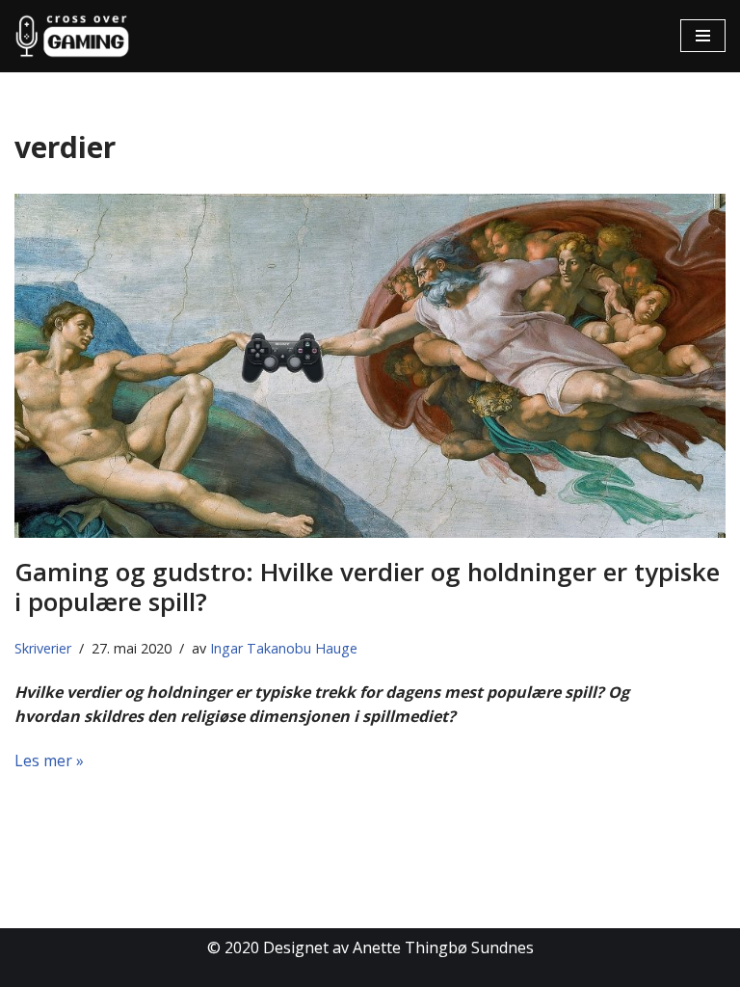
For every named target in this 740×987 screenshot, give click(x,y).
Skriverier (42, 648)
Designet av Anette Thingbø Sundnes (398, 947)
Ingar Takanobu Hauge (283, 648)
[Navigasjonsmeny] (703, 35)
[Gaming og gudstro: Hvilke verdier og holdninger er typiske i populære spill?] (370, 366)
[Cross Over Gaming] (72, 36)
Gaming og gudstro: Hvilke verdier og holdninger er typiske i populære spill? (367, 586)
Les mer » (49, 760)
